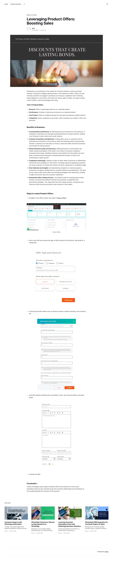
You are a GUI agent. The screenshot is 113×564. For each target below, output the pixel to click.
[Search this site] (107, 4)
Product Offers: (38, 105)
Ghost (106, 551)
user (33, 28)
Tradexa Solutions (15, 4)
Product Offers (31, 15)
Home (6, 4)
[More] (24, 4)
